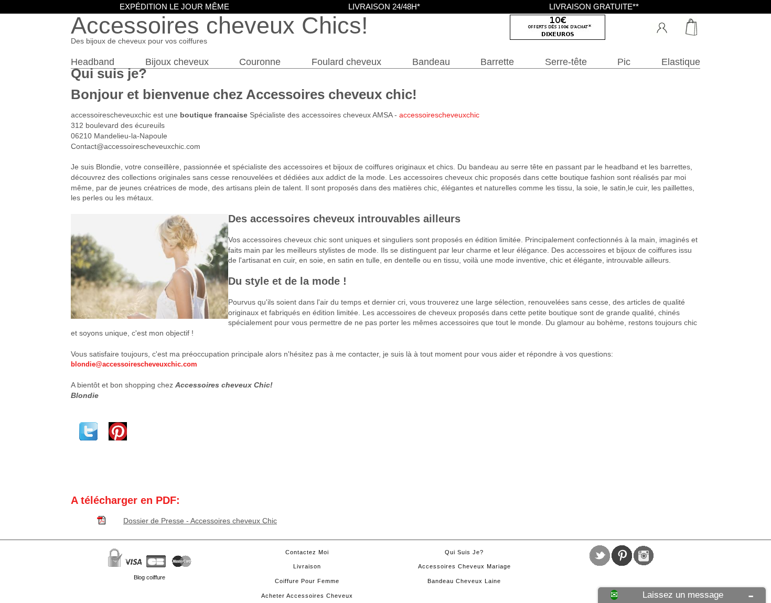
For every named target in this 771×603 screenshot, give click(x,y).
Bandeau (431, 61)
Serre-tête (566, 61)
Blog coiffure (149, 577)
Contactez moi (307, 552)
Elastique (680, 61)
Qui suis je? (464, 552)
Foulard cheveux (346, 61)
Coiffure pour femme (307, 581)
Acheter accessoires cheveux (307, 596)
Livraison (307, 566)
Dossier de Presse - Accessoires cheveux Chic (200, 520)
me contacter (357, 354)
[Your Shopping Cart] (687, 26)
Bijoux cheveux (177, 61)
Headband (92, 61)
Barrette (497, 61)
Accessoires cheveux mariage (464, 566)
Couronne (260, 61)
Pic (623, 61)
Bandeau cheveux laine (464, 581)
